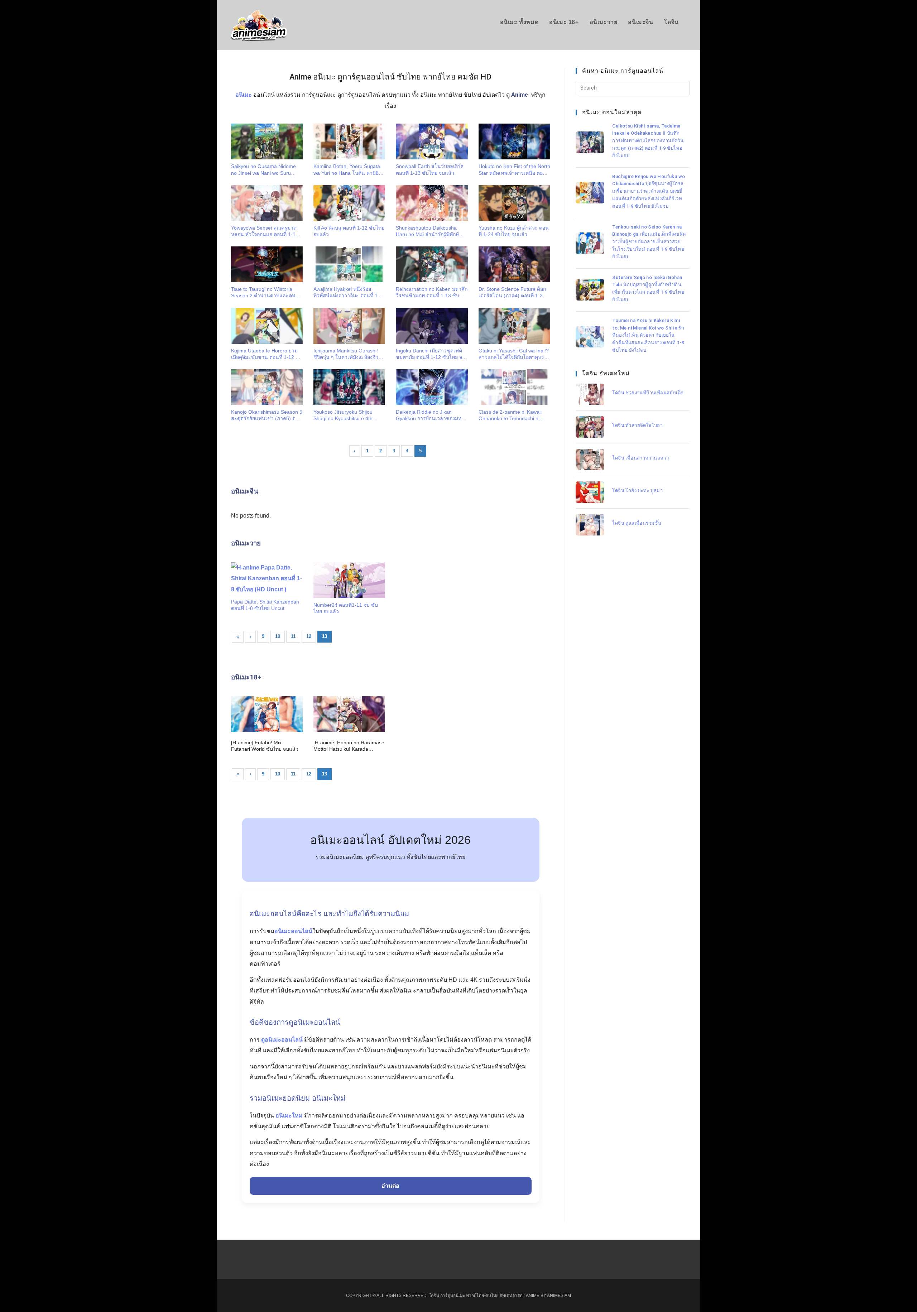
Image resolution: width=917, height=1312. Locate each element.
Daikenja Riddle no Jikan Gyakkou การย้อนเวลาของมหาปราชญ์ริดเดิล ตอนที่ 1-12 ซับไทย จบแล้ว (430, 415)
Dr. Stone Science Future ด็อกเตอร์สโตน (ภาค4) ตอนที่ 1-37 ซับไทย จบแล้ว (512, 292)
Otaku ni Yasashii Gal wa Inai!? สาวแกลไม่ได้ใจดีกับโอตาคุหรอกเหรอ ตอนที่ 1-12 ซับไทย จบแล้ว (514, 354)
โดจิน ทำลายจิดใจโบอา (637, 425)
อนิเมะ (243, 94)
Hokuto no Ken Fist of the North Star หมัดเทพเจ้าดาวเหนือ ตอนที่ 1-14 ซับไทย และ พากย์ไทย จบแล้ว (514, 169)
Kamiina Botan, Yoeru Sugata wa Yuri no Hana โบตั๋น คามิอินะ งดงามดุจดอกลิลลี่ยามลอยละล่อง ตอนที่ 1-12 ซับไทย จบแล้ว (349, 169)
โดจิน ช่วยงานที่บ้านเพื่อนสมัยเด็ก (647, 392)
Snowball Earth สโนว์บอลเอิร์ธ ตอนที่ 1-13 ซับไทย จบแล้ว (430, 169)
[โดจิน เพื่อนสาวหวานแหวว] (590, 459)
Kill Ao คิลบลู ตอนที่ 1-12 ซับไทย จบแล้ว (348, 231)
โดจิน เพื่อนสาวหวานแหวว (640, 458)
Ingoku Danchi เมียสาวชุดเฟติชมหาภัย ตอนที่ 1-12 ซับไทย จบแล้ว (430, 354)
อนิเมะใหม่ (289, 1115)
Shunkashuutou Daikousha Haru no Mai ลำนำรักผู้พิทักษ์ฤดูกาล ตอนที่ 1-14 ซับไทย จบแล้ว (428, 231)
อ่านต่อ (390, 1186)
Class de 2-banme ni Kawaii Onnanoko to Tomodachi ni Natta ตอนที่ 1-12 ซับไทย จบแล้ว (510, 415)
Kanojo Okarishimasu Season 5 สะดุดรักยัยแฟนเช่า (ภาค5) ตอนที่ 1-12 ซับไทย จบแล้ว (266, 415)
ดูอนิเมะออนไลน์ (282, 1040)
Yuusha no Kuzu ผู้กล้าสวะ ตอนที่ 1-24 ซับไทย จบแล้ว (514, 231)
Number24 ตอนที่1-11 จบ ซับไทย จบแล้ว (345, 608)
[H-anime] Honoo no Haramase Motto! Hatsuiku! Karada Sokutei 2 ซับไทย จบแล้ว (348, 746)
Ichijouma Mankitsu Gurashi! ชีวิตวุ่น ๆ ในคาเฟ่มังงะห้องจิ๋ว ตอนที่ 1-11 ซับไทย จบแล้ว (345, 354)
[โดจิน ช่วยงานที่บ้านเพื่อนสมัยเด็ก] (590, 394)
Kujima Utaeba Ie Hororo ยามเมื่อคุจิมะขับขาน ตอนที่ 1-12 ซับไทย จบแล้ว (266, 354)
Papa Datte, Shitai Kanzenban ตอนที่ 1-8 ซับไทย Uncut (265, 605)
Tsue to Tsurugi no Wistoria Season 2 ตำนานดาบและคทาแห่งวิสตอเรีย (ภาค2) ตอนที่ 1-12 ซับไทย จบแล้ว (264, 292)
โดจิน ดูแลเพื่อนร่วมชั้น (636, 523)
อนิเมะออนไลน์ (293, 931)
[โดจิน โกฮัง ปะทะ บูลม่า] (590, 492)
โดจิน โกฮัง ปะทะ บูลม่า (637, 490)
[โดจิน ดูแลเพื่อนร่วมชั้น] (590, 524)
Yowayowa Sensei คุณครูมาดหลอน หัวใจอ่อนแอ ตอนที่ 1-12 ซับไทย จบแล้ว (264, 231)
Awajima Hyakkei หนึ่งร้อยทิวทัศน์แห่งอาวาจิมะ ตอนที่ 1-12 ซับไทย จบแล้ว (349, 292)
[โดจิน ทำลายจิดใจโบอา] (590, 427)
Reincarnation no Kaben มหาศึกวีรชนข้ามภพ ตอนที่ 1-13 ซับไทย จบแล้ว (431, 292)
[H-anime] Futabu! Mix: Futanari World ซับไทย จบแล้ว (264, 746)
